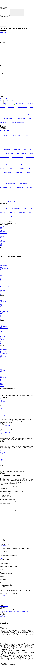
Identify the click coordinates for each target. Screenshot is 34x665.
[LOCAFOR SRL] (23, 602)
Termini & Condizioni (3, 609)
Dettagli (1, 558)
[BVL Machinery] (10, 600)
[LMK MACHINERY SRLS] (10, 604)
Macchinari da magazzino (6, 130)
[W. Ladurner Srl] (30, 600)
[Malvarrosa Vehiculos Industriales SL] (23, 600)
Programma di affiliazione (25, 611)
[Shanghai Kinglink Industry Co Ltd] (3, 602)
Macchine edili (3, 98)
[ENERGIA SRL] (3, 600)
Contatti (6, 606)
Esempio (1, 554)
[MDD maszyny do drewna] (30, 604)
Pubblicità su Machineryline (4, 611)
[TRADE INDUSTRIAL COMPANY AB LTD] (3, 604)
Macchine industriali (5, 144)
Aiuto (4, 606)
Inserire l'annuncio (3, 127)
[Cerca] (17, 12)
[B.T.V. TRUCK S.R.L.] (30, 602)
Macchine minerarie (5, 193)
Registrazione (2, 591)
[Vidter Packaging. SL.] (17, 600)
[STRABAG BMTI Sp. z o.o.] (17, 602)
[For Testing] (23, 604)
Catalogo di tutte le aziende (4, 595)
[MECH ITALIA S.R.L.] (17, 604)
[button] (17, 21)
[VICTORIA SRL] (10, 602)
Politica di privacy (9, 609)
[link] (17, 124)
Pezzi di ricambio (4, 218)
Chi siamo (1, 606)
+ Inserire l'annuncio (3, 545)
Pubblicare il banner (18, 611)
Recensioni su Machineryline (26, 609)
